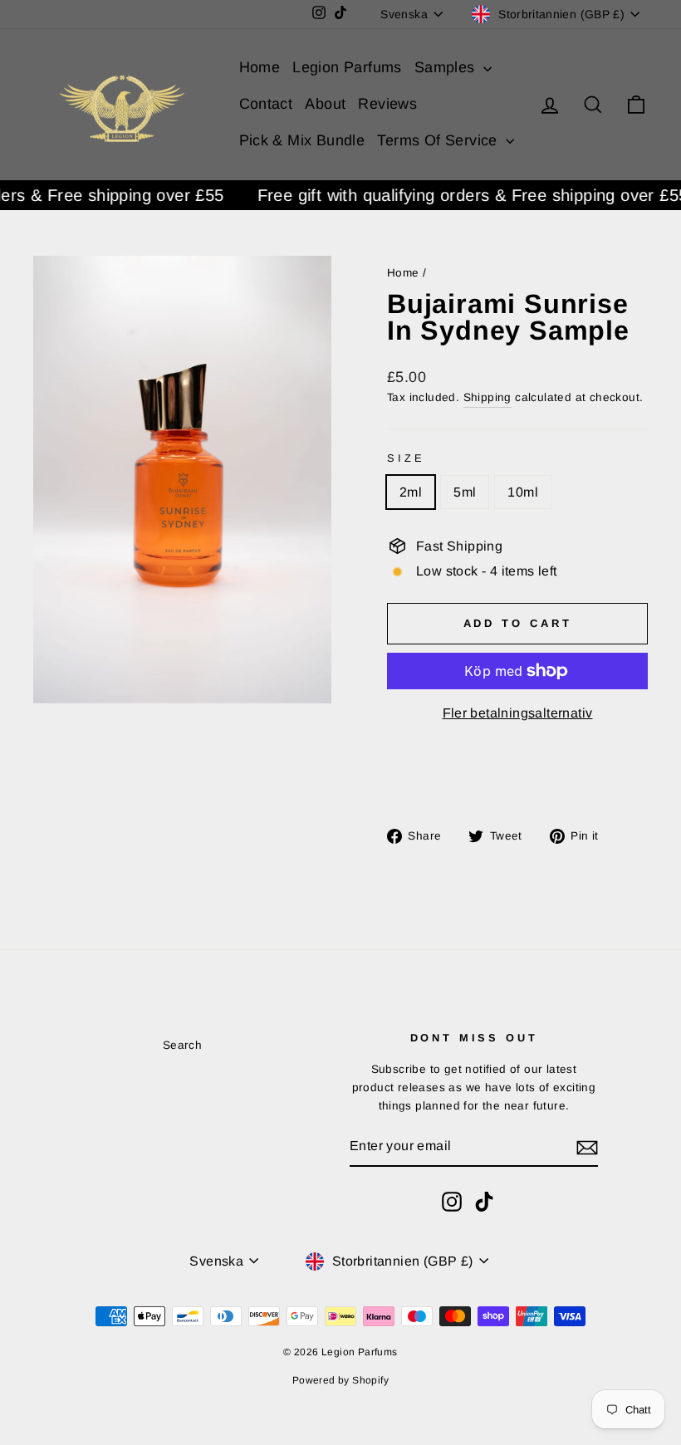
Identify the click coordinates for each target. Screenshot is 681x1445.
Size (405, 458)
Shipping (487, 397)
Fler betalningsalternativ (518, 713)
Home (260, 67)
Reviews (387, 104)
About (325, 104)
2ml (410, 492)
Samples (446, 67)
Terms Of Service (439, 140)
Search (182, 1045)
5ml (464, 492)
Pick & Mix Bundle (302, 140)
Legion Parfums (347, 67)
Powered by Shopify (340, 1380)
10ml (522, 492)
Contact (266, 104)
